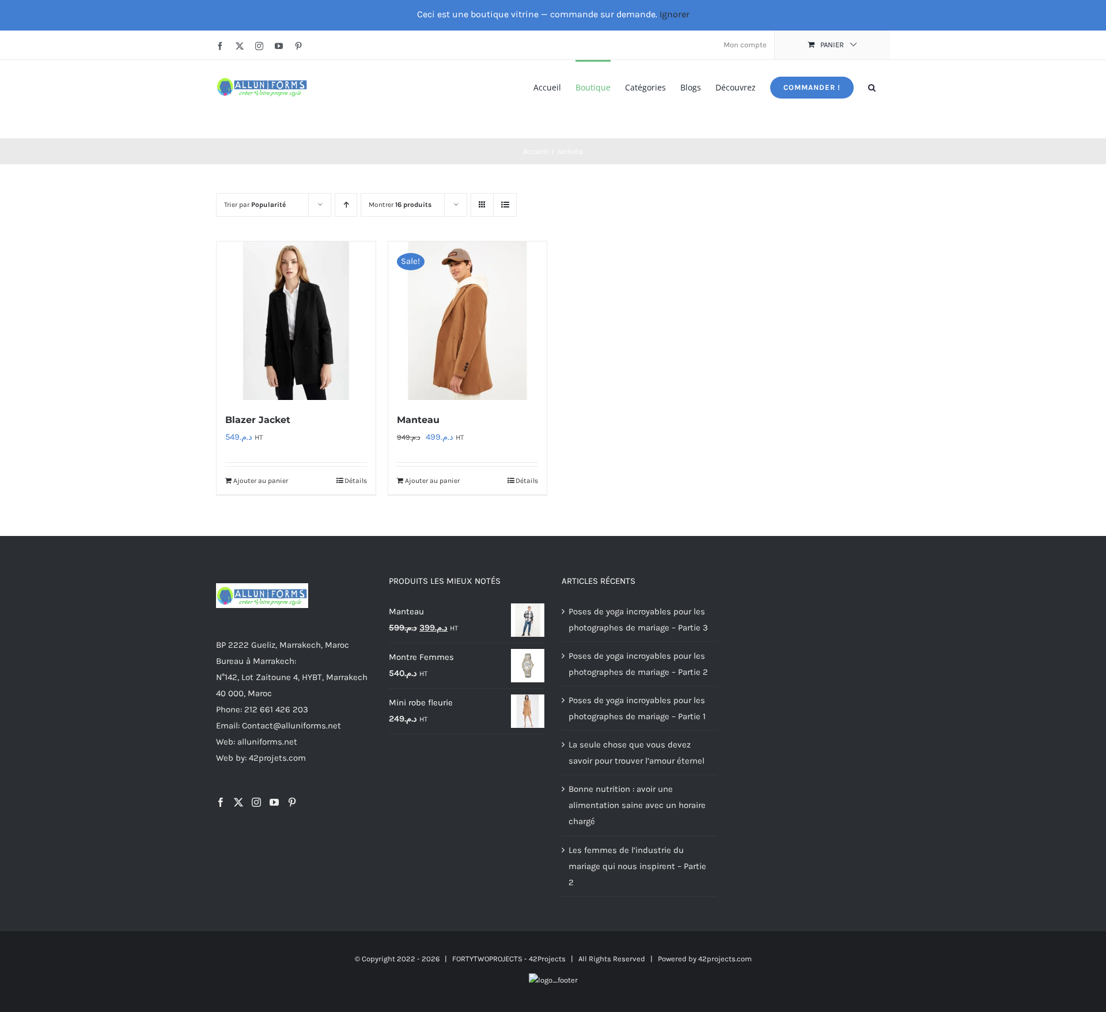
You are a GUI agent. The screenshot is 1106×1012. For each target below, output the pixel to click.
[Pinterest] (292, 802)
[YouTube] (274, 802)
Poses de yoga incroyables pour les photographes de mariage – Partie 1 (637, 708)
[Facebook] (220, 802)
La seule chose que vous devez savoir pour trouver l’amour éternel (636, 752)
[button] (872, 87)
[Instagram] (256, 802)
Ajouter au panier (260, 481)
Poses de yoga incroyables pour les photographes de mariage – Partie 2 (638, 664)
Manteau (418, 419)
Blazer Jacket (257, 419)
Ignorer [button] (675, 14)
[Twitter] (238, 802)
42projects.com (725, 958)
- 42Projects (545, 958)
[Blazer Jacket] (296, 321)
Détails (355, 481)
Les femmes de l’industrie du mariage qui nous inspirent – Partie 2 (637, 866)
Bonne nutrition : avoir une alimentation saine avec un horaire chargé (637, 805)
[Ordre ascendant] (346, 205)
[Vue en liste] (505, 205)
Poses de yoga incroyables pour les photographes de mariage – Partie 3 (638, 619)
